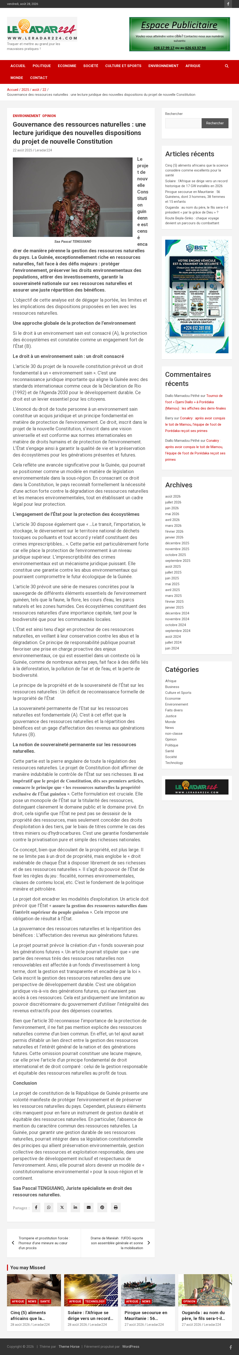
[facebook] (36, 1207)
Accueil (18, 66)
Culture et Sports (123, 66)
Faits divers (174, 710)
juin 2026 (172, 508)
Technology (174, 763)
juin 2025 (172, 578)
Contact (38, 78)
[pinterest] (102, 1207)
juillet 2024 (173, 642)
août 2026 (173, 496)
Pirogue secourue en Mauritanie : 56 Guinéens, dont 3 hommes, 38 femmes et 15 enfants (195, 197)
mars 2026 (173, 526)
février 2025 (174, 601)
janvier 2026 (174, 537)
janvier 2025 (174, 607)
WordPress (130, 1346)
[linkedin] (75, 1207)
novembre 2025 (177, 549)
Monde (17, 78)
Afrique (193, 66)
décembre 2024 (177, 613)
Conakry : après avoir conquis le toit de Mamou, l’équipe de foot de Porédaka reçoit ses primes (195, 424)
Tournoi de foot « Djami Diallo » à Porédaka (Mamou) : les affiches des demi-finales (195, 402)
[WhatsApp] (48, 1207)
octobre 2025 (175, 555)
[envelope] (89, 1207)
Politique (42, 66)
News (169, 728)
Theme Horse (69, 1346)
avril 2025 (172, 590)
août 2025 (173, 566)
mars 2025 (173, 596)
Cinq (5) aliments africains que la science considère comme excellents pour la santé (196, 170)
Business (172, 687)
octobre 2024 (175, 625)
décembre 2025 (177, 543)
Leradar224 (43, 150)
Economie (67, 66)
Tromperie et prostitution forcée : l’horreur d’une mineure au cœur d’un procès (44, 1243)
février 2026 (174, 531)
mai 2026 (172, 514)
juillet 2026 (173, 502)
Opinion (49, 116)
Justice (170, 716)
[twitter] (62, 1207)
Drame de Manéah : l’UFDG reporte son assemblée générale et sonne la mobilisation (117, 1243)
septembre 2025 (177, 561)
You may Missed (27, 1267)
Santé (169, 751)
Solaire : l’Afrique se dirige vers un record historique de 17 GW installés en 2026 (89, 1321)
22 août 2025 (22, 150)
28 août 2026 (20, 1324)
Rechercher (174, 114)
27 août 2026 (134, 1324)
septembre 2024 (177, 631)
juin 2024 (172, 648)
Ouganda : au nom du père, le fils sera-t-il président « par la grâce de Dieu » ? (203, 1321)
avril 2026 (172, 520)
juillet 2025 (173, 572)
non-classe (174, 733)
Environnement (163, 66)
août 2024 (173, 637)
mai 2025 (172, 584)
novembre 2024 (177, 619)
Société (90, 66)
